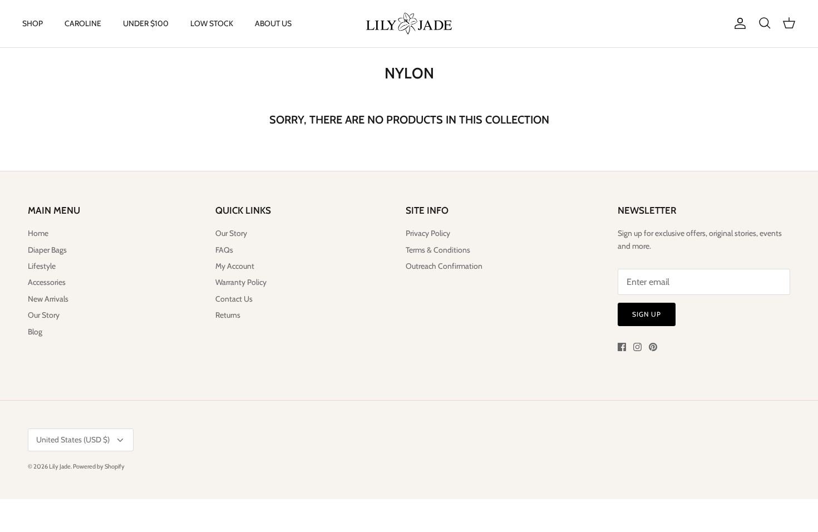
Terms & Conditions (438, 250)
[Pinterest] (653, 347)
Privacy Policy (428, 233)
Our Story (44, 315)
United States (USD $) (73, 440)
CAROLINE (83, 23)
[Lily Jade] (409, 23)
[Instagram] (637, 347)
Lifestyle (42, 266)
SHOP (32, 23)
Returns (227, 315)
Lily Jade (60, 466)
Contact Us (234, 299)
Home (38, 233)
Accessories (47, 282)
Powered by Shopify (99, 466)
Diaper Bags (47, 250)
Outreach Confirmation (444, 266)
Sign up (646, 314)
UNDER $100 (146, 23)
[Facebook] (622, 347)
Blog (35, 332)
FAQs (224, 250)
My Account (234, 266)
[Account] (738, 23)
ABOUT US (273, 23)
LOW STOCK (211, 23)
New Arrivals (48, 299)
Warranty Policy (241, 282)
